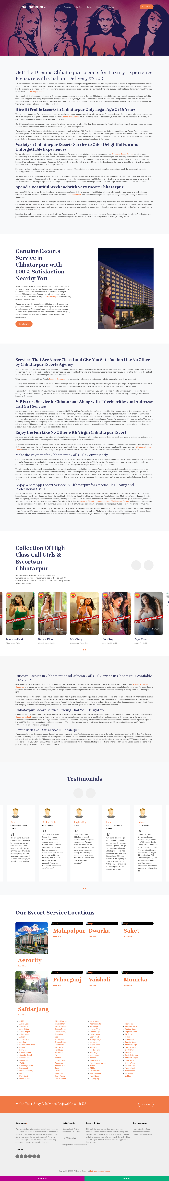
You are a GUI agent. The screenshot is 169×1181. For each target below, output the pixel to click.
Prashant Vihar (131, 1026)
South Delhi (129, 1050)
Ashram (22, 1037)
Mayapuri (93, 1042)
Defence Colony (26, 1071)
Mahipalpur (69, 930)
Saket (132, 930)
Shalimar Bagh (131, 1045)
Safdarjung (33, 1009)
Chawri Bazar (24, 1058)
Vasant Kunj (130, 1068)
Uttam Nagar (130, 1065)
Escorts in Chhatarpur (70, 117)
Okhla (92, 1068)
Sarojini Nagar (131, 1042)
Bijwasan (22, 1050)
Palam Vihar (94, 1071)
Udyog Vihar (130, 1063)
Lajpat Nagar (95, 1032)
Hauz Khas (59, 1052)
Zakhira (128, 1076)
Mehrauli (93, 1047)
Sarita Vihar (129, 1039)
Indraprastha (60, 1060)
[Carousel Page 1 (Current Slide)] (83, 649)
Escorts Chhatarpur (50, 297)
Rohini (127, 1037)
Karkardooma (60, 1078)
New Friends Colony (98, 1063)
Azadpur (22, 1042)
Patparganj (94, 1078)
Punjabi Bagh (130, 1029)
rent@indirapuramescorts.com (74, 1145)
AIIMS (21, 1021)
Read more (24, 324)
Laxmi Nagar (95, 1034)
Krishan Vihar (95, 1029)
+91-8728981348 (69, 1138)
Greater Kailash (61, 1042)
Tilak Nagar (130, 1060)
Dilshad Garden (61, 1021)
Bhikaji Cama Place (27, 1045)
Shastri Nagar (130, 1047)
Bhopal (22, 1047)
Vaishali (99, 979)
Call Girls (78, 7)
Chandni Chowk (25, 1055)
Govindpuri (59, 1039)
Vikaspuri (129, 1073)
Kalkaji (57, 1071)
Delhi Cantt (23, 1076)
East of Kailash (60, 1026)
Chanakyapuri (25, 1052)
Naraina (93, 1058)
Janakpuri (59, 1063)
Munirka (135, 979)
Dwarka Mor (60, 1024)
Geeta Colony (60, 1032)
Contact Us (109, 7)
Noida (92, 1065)
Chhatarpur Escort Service (122, 154)
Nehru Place (95, 1060)
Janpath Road (60, 1065)
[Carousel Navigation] (126, 565)
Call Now (146, 1104)
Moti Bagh (94, 1052)
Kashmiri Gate (95, 1024)
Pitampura (129, 1024)
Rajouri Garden (131, 1032)
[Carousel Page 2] (85, 649)
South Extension (131, 1055)
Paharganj (67, 979)
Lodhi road (94, 1037)
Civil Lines (23, 1063)
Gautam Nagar (60, 1029)
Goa (56, 1037)
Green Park (59, 1045)
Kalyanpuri (59, 1073)
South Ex (128, 1052)
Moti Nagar (94, 1055)
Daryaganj (23, 1068)
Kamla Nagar (60, 1076)
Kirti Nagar (94, 1026)
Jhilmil (57, 1068)
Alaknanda (23, 1026)
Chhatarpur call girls (23, 717)
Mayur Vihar (95, 1045)
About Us (67, 7)
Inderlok (58, 1058)
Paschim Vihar (95, 1073)
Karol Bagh (94, 1021)
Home (57, 7)
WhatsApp (127, 1178)
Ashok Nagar (24, 1032)
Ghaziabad (59, 1034)
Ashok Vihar (24, 1034)
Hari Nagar (59, 1050)
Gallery (89, 7)
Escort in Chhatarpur (57, 379)
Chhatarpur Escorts (37, 91)
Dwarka (99, 930)
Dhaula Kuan (24, 1078)
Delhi (21, 1073)
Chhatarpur (23, 1060)
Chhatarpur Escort (74, 194)
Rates (99, 7)
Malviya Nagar (96, 1039)
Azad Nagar (24, 1039)
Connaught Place (26, 1065)
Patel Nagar (94, 1076)
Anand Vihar (24, 1029)
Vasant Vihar (130, 1071)
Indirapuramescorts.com (100, 1171)
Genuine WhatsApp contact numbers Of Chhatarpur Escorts (104, 501)
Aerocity (30, 960)
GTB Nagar (59, 1047)
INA (56, 1055)
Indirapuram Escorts (30, 6)
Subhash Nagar (131, 1058)
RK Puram (129, 1034)
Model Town (95, 1050)
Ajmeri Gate (24, 1024)
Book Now (146, 7)
